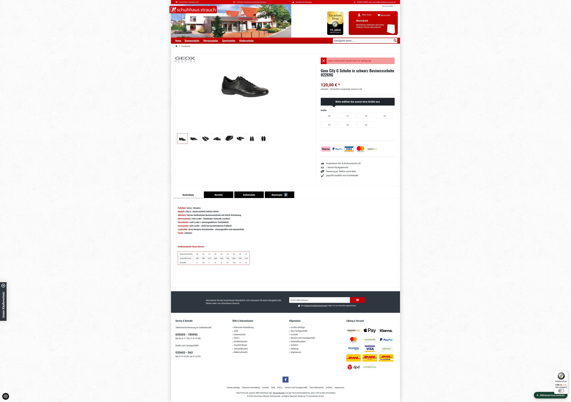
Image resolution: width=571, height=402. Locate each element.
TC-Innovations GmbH (315, 396)
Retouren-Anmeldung (244, 327)
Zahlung (294, 348)
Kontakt (294, 334)
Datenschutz (240, 334)
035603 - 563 (184, 352)
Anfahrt (294, 345)
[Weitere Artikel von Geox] (185, 59)
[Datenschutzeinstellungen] (5, 396)
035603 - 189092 (186, 334)
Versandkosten (241, 348)
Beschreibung (188, 194)
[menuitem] (388, 6)
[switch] (561, 390)
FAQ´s (236, 338)
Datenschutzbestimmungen (316, 305)
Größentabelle (249, 194)
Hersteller (219, 194)
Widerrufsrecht (241, 352)
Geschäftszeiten (298, 341)
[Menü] (566, 372)
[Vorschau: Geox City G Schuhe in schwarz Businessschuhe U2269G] (182, 138)
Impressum (296, 352)
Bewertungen (279, 194)
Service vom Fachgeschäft (303, 338)
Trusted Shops (240, 345)
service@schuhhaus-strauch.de (384, 2)
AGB (236, 331)
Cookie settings (298, 327)
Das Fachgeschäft (299, 331)
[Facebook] (285, 380)
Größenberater (240, 341)
